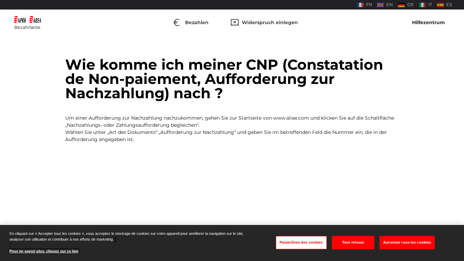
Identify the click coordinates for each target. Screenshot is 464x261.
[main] (232, 243)
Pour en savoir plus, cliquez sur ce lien (44, 251)
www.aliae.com (291, 118)
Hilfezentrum (428, 22)
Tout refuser (353, 242)
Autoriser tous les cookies (407, 242)
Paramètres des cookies (301, 242)
